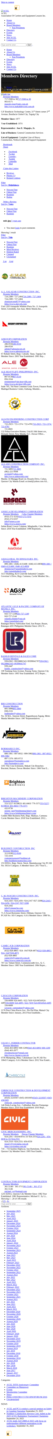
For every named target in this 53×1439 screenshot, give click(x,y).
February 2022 (13, 1287)
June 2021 (11, 1304)
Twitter (11, 154)
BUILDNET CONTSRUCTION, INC (18, 848)
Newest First (12, 190)
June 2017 (11, 1370)
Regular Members (11, 97)
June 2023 (11, 1255)
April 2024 (11, 1240)
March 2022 (12, 1285)
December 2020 (13, 1312)
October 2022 (12, 1270)
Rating (9, 197)
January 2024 (12, 1243)
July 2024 (11, 1235)
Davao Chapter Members (32, 1134)
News (9, 1394)
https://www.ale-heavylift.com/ (17, 384)
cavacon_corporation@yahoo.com (19, 1008)
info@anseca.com (12, 521)
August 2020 (12, 1321)
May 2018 (11, 1365)
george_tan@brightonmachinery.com (20, 811)
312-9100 (17, 853)
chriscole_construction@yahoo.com (19, 1102)
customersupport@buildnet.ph (17, 858)
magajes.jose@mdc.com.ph (16, 104)
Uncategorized (13, 1399)
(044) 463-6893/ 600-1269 (38, 1048)
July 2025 (11, 1213)
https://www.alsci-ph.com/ (15, 304)
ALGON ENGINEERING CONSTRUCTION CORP (25, 419)
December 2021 (13, 1289)
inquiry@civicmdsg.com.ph (16, 1144)
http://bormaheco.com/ (14, 763)
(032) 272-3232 (24, 516)
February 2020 (13, 1334)
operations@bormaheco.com (16, 761)
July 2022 (11, 1277)
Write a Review (10, 202)
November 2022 (14, 1267)
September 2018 (14, 1358)
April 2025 (11, 1218)
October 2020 (12, 1316)
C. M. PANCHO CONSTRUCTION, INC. (20, 896)
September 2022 (14, 1272)
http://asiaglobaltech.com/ (15, 571)
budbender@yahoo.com (14, 713)
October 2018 (12, 1356)
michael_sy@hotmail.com (15, 1191)
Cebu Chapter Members (31, 514)
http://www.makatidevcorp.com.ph (19, 106)
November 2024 (14, 1226)
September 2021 (14, 1297)
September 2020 (14, 1319)
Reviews (10, 173)
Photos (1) (11, 175)
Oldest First (11, 192)
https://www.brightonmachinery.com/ (20, 813)
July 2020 (11, 1324)
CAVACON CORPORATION (14, 995)
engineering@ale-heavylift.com (17, 381)
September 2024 (14, 1231)
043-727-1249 (23, 614)
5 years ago (16, 221)
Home (9, 87)
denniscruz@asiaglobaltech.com (18, 569)
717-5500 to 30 (24, 99)
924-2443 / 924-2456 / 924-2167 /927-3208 (26, 902)
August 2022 (12, 1275)
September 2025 (14, 1211)
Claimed (10, 254)
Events (9, 1389)
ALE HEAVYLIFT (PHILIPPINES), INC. (19, 372)
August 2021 (12, 1299)
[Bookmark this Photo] (2, 223)
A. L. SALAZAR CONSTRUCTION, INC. (20, 291)
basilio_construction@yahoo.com (18, 668)
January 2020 (12, 1336)
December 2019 (13, 1338)
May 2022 (11, 1280)
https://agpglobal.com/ (13, 621)
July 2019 (11, 1351)
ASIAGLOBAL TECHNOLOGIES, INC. (19, 559)
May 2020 (11, 1329)
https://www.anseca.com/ (15, 524)
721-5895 (17, 469)
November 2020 (14, 1314)
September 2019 (14, 1346)
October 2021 (12, 1294)
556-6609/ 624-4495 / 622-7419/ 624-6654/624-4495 (28, 1003)
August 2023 (12, 1253)
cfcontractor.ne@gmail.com (16, 1053)
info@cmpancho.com (13, 908)
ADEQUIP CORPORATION (14, 339)
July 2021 (11, 1302)
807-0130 (17, 377)
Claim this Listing (10, 168)
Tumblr (11, 159)
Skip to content (7, 2)
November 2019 (14, 1341)
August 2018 (12, 1361)
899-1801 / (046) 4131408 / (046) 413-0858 (26, 565)
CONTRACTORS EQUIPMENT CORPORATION (24, 1181)
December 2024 (13, 1223)
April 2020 (11, 1331)
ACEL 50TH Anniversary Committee (23, 1385)
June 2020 (11, 1326)
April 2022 (11, 1282)
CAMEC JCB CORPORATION (15, 946)
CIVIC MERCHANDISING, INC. (16, 1132)
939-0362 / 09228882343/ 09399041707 (25, 662)
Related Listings (13, 178)
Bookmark (7, 144)
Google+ (12, 156)
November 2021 (14, 1292)
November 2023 (14, 1245)
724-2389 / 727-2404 (32, 296)
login (17, 228)
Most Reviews (13, 249)
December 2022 (13, 1265)
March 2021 (12, 1309)
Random (10, 194)
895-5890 (17, 708)
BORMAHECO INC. (10, 749)
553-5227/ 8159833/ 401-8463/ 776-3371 (25, 804)
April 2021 (11, 1307)
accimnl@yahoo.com (13, 474)
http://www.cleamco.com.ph (16, 1055)
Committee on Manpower (18, 1387)
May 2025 (11, 1216)
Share (5, 147)
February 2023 (13, 1262)
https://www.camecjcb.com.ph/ (17, 960)
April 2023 (11, 1260)
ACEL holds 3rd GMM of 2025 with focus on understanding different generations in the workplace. (26, 1423)
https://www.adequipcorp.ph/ (16, 351)
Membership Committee (17, 1392)
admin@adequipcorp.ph (14, 349)
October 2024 (12, 1228)
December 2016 (13, 1375)
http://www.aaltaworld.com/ (16, 476)
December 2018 (13, 1353)
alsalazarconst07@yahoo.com (17, 301)
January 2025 (12, 1221)
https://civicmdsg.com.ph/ (15, 1146)
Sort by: (10, 185)
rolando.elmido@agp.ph (14, 619)
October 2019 (12, 1343)
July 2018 (11, 1363)
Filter (3, 182)
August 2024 (12, 1233)
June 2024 (11, 1238)
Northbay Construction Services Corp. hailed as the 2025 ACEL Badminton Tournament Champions (29, 1414)
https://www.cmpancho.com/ (16, 910)
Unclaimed (11, 257)
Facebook (12, 151)
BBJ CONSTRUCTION (12, 704)
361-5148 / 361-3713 (32, 1186)
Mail (10, 164)
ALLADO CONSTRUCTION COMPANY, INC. (23, 464)
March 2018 (12, 1368)
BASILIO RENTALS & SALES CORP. (18, 656)
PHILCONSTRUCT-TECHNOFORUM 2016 (27, 1397)
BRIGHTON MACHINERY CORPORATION (22, 798)
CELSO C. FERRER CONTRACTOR (18, 1043)
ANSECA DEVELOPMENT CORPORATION (22, 511)
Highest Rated (13, 252)
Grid (11, 261)
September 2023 (14, 1250)
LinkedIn (12, 161)
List (5, 261)
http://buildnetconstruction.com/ (18, 861)
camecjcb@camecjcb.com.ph (16, 958)
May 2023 (11, 1258)
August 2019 (12, 1348)
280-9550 (17, 344)
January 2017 (12, 1373)
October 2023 (12, 1248)
